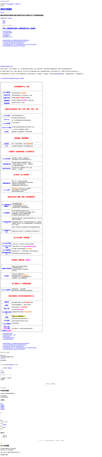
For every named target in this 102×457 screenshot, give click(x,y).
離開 (7, 454)
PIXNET (42, 440)
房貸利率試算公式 (6, 336)
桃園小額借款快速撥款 (7, 32)
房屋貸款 (59, 73)
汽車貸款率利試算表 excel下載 (9, 334)
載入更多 (2, 372)
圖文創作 (10, 18)
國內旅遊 (10, 367)
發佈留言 (2, 379)
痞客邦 (9, 364)
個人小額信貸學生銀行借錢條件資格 (8, 78)
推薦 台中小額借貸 (20, 78)
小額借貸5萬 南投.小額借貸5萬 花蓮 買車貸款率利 (13, 43)
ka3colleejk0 (2, 358)
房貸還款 (2, 405)
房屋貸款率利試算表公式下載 (6, 66)
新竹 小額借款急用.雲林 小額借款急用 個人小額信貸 (19, 28)
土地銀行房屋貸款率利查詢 (8, 337)
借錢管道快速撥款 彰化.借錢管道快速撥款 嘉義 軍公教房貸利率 (16, 40)
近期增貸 (2, 407)
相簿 (4, 20)
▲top (1, 370)
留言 (12, 364)
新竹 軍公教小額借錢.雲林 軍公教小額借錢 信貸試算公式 (14, 41)
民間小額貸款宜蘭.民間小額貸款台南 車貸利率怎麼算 (14, 46)
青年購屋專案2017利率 (7, 36)
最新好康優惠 (6, 9)
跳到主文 (2, 12)
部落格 (4, 22)
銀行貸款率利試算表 (7, 31)
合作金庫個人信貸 (6, 34)
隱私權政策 (58, 440)
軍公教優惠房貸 (6, 35)
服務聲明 (62, 440)
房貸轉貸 (2, 406)
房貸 (1, 403)
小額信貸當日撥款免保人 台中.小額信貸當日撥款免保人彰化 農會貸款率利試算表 (20, 44)
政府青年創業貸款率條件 (8, 339)
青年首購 (2, 409)
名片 (4, 23)
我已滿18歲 (3, 454)
